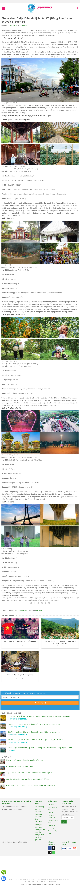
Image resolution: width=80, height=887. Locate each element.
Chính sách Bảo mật (53, 832)
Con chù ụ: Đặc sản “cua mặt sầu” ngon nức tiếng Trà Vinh (27, 779)
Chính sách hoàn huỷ (51, 827)
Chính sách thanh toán (51, 817)
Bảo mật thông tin (31, 881)
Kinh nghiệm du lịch (53, 808)
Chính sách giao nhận (53, 822)
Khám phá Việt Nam (21, 610)
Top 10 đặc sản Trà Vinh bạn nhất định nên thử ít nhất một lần (29, 773)
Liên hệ (50, 812)
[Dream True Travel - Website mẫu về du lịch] (41, 8)
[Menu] (3, 8)
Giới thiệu (51, 804)
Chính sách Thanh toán (47, 881)
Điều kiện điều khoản (45, 880)
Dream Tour (23, 26)
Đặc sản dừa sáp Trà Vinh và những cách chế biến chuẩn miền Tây (30, 785)
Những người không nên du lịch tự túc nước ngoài (24, 760)
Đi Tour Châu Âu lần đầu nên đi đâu (19, 766)
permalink (39, 610)
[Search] (78, 8)
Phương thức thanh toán (62, 880)
